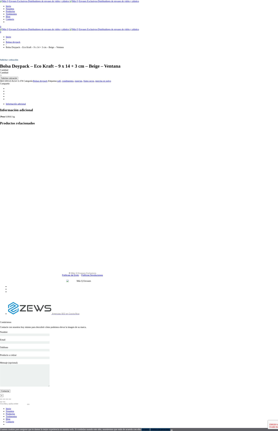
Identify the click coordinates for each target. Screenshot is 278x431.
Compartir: (5, 83)
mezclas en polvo (103, 81)
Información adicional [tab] (16, 104)
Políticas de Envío (70, 275)
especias (78, 81)
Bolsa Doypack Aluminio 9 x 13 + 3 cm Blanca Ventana (40, 224)
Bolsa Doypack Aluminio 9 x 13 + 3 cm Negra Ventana (40, 183)
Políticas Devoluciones (92, 275)
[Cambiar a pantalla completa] (4, 399)
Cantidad (4, 70)
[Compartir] (7, 399)
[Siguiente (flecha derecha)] (4, 401)
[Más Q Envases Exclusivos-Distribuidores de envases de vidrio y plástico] (69, 1)
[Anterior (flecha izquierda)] (1, 401)
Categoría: (28, 81)
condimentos (68, 81)
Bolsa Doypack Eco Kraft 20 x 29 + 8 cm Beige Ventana (41, 244)
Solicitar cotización (9, 78)
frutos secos (88, 81)
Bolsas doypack (40, 81)
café (59, 81)
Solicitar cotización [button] (8, 134)
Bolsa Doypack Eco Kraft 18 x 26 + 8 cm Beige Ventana (41, 203)
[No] (171, 430)
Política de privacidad (160, 429)
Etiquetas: (52, 81)
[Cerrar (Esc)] (10, 399)
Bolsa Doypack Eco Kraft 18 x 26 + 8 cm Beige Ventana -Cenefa (47, 163)
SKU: (2, 81)
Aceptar (145, 429)
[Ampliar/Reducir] (1, 399)
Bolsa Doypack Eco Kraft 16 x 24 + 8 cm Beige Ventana (41, 143)
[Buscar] (28, 404)
